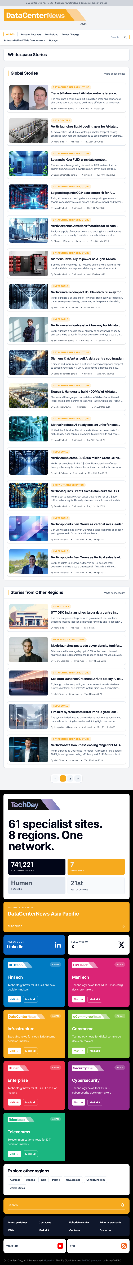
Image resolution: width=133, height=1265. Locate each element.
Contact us (45, 1222)
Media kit (30, 999)
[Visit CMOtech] (91, 965)
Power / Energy (70, 34)
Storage (52, 40)
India (43, 1179)
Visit (12, 999)
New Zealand (73, 1179)
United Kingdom (95, 1179)
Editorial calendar (79, 1222)
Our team (74, 1230)
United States (17, 1187)
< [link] (55, 778)
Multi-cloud (51, 34)
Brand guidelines (17, 1222)
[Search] (125, 37)
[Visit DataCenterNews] (27, 1016)
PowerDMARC (113, 1260)
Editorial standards (110, 1222)
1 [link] (63, 778)
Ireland (56, 1179)
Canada (30, 1179)
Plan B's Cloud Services (68, 1260)
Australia (15, 1179)
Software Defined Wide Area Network (24, 40)
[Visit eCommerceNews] (91, 1016)
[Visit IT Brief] (27, 1068)
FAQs (11, 1230)
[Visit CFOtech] (27, 965)
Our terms (105, 1230)
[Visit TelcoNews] (27, 1119)
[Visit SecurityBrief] (91, 1068)
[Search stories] (122, 1205)
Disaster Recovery (31, 34)
